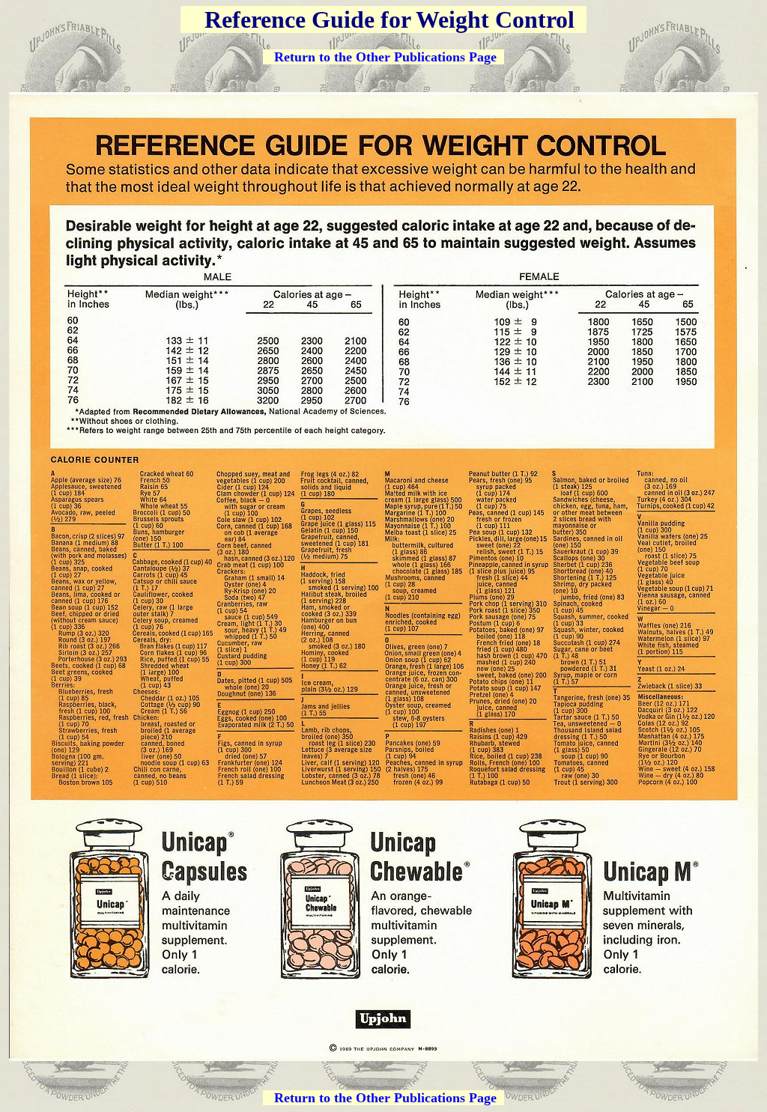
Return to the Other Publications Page (385, 56)
